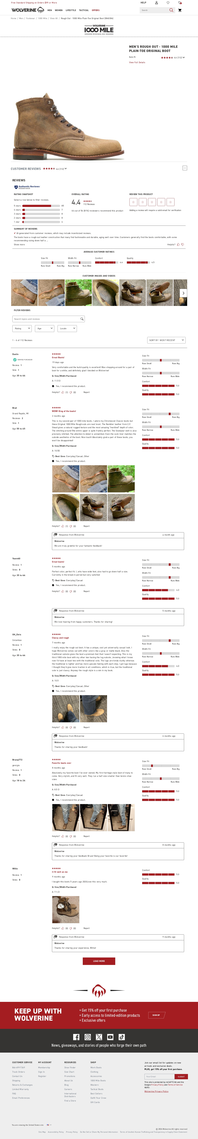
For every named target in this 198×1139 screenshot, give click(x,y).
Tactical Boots (97, 1089)
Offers (95, 10)
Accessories (96, 1076)
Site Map (42, 1132)
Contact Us (17, 1076)
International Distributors (70, 1095)
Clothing (94, 1071)
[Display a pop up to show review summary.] (183, 57)
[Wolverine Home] (28, 10)
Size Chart (69, 1071)
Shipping (16, 1080)
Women (59, 10)
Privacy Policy (157, 1084)
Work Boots (96, 1067)
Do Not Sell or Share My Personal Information (99, 1132)
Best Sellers (96, 1093)
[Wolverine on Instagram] (88, 1037)
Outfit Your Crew (98, 1097)
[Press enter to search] (171, 10)
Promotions (69, 1076)
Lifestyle (71, 10)
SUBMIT (181, 1077)
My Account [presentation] (45, 1062)
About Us (68, 1080)
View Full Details (137, 62)
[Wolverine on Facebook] (76, 1037)
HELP (143, 2)
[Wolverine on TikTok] (122, 1037)
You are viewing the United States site (27, 1125)
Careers (68, 1089)
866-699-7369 (18, 1067)
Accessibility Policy (56, 1132)
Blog (66, 1084)
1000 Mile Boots (98, 1080)
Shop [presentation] (93, 1062)
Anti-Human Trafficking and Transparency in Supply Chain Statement (159, 1132)
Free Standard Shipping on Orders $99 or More (34, 2)
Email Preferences (21, 1097)
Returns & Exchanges (22, 1084)
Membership (44, 1067)
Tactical (84, 10)
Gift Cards (95, 1102)
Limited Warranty (20, 1089)
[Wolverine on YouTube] (110, 1037)
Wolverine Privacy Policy (156, 1091)
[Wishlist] (168, 3)
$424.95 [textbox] (132, 57)
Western (94, 1084)
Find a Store (70, 1100)
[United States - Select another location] (48, 1125)
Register (42, 1076)
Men (49, 10)
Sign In (41, 1071)
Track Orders (18, 1071)
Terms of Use (125, 1132)
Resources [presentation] (70, 1062)
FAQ (14, 1093)
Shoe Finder (70, 1067)
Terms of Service (175, 1084)
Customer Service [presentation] (22, 1062)
